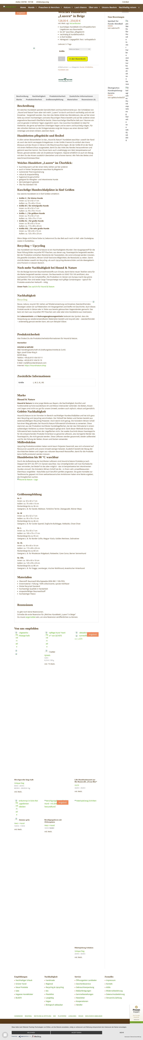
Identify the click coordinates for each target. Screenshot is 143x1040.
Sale (67, 70)
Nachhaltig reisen (127, 7)
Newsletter (80, 998)
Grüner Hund (21, 984)
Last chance (81, 7)
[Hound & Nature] (65, 80)
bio (47, 991)
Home (23, 7)
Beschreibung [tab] (22, 96)
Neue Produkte (22, 987)
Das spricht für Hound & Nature (41, 286)
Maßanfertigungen (83, 991)
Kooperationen (82, 1001)
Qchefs (47, 655)
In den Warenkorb (77, 59)
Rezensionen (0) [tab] (89, 99)
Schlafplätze (89, 67)
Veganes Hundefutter (24, 994)
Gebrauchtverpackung (85, 987)
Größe (62, 51)
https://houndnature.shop (35, 365)
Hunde (31, 7)
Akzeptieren (76, 1032)
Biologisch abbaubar (54, 1005)
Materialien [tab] (72, 99)
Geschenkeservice (83, 984)
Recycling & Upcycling (55, 987)
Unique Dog (19, 783)
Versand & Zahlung (114, 998)
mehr (122, 1032)
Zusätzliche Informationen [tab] (81, 96)
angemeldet (30, 617)
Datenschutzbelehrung (115, 994)
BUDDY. (19, 998)
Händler (79, 1005)
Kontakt (109, 984)
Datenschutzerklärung (136, 1036)
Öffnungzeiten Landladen (86, 980)
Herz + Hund (19, 823)
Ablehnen (31, 1032)
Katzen (67, 7)
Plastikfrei (50, 994)
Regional (49, 984)
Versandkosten (75, 23)
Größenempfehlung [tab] (54, 99)
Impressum (110, 980)
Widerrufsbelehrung (114, 991)
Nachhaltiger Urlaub (24, 980)
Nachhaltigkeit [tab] (39, 96)
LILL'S (77, 785)
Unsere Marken (109, 7)
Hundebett (61, 70)
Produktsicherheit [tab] (57, 96)
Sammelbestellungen (84, 994)
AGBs (108, 987)
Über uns (93, 7)
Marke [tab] (19, 99)
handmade (50, 980)
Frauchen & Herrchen (49, 7)
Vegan (48, 1001)
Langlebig (50, 998)
